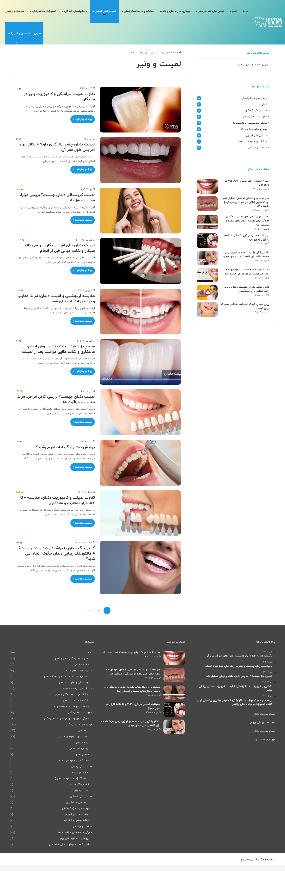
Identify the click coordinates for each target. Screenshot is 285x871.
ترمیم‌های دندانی (79, 749)
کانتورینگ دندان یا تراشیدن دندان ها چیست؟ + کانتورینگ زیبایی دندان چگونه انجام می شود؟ (56, 553)
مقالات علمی (81, 665)
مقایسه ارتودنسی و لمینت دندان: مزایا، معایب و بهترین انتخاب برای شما (56, 298)
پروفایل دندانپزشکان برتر (74, 839)
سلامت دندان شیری (77, 815)
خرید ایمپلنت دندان (265, 739)
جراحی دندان (82, 755)
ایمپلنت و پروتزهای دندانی (73, 737)
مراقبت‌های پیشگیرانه (76, 821)
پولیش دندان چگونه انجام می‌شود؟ (65, 447)
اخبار (234, 11)
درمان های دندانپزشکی (211, 11)
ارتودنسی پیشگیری (77, 803)
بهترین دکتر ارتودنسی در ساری (253, 64)
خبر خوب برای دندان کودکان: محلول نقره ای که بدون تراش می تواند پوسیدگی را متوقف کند (245, 202)
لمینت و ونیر (81, 791)
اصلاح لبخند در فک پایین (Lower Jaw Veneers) (132, 652)
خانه (245, 11)
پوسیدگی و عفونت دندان (74, 683)
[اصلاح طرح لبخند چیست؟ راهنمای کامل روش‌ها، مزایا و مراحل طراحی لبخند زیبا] (207, 275)
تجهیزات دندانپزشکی (44, 11)
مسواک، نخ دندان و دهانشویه (71, 707)
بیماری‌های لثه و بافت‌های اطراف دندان (66, 677)
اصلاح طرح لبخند (79, 773)
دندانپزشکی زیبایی (105, 11)
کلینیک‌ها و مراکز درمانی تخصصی (69, 845)
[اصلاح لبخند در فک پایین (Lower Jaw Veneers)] (207, 186)
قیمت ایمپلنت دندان (264, 714)
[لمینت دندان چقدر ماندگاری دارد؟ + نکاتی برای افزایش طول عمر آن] (140, 160)
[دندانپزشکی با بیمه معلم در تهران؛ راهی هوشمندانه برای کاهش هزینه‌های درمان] (207, 258)
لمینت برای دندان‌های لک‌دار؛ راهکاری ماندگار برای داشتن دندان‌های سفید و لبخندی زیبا (247, 221)
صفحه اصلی (172, 53)
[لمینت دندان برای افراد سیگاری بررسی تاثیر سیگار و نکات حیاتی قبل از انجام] (140, 261)
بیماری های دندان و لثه (176, 11)
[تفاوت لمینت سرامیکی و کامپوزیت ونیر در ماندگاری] (140, 109)
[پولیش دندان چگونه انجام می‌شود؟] (140, 463)
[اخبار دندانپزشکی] (268, 22)
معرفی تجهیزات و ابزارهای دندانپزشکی (66, 719)
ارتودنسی (83, 731)
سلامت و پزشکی (15, 11)
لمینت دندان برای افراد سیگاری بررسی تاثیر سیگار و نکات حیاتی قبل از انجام (59, 248)
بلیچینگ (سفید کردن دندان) (72, 779)
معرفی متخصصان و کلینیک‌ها (250, 123)
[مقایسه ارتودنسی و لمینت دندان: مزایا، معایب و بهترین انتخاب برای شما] (140, 311)
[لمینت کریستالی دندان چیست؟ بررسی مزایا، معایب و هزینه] (140, 210)
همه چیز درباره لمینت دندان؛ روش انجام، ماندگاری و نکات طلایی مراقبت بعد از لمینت (58, 349)
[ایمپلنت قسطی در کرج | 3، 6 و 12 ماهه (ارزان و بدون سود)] (207, 240)
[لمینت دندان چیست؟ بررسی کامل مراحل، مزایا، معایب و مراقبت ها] (140, 412)
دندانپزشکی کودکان (75, 11)
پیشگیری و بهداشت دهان (139, 11)
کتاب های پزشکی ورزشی (262, 722)
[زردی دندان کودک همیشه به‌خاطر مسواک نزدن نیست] (207, 309)
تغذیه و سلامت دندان (76, 701)
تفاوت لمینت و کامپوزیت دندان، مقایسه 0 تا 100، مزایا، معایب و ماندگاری (57, 500)
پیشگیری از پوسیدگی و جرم (72, 695)
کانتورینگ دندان (79, 785)
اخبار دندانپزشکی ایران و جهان (71, 659)
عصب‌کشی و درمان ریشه (74, 761)
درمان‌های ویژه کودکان (75, 809)
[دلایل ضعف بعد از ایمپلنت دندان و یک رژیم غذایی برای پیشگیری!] (207, 292)
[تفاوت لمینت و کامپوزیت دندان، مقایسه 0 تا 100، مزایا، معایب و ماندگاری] (140, 513)
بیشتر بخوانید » (82, 119)
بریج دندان (82, 743)
